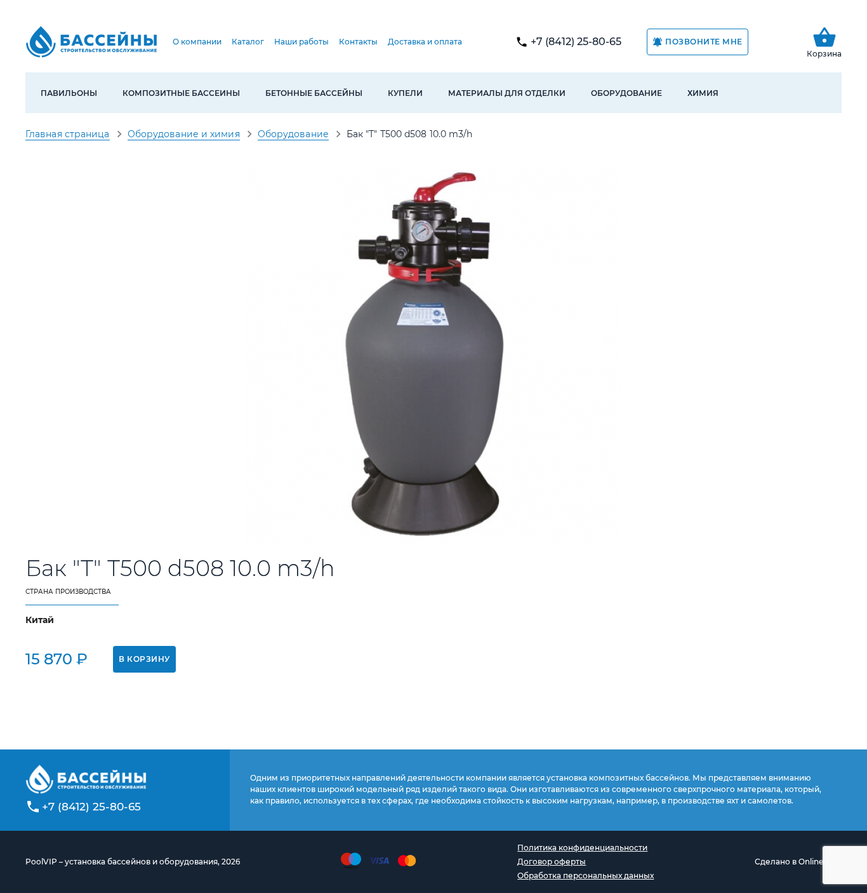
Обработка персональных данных (585, 875)
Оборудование (626, 93)
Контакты (358, 41)
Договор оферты (551, 861)
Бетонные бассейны (313, 93)
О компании (197, 41)
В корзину (144, 659)
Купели (405, 93)
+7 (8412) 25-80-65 (576, 42)
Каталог (248, 41)
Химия (702, 93)
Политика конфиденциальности (582, 847)
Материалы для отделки (507, 93)
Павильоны (69, 93)
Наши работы (301, 41)
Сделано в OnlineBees (798, 861)
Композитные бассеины (181, 93)
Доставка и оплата (425, 41)
